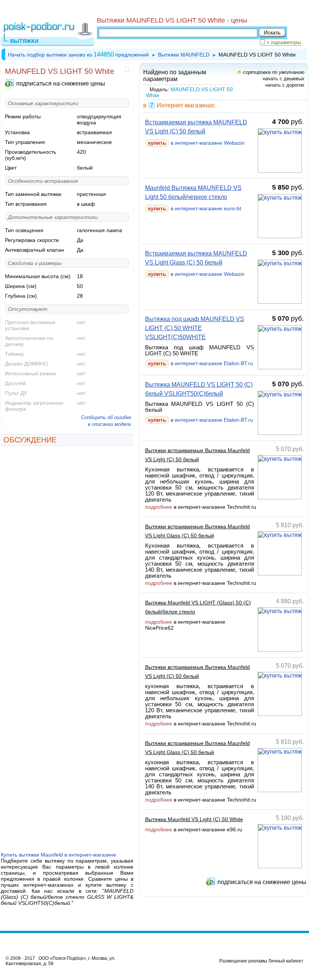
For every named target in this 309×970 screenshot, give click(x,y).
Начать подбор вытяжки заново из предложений (78, 55)
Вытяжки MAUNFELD (184, 55)
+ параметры (283, 42)
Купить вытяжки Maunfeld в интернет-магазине (58, 855)
